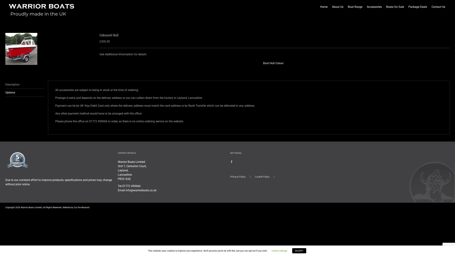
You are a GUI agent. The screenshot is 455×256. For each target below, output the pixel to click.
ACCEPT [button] (299, 250)
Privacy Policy (237, 176)
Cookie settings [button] (279, 250)
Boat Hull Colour (273, 63)
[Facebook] (231, 161)
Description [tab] (12, 84)
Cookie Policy (262, 176)
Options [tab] (10, 92)
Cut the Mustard (82, 207)
